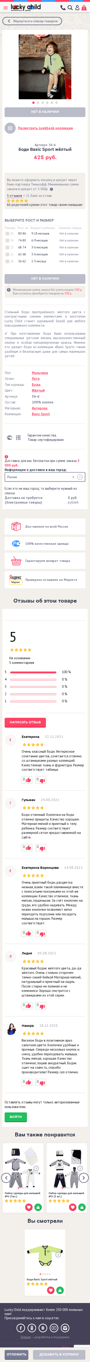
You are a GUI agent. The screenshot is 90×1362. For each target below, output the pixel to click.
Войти (16, 1117)
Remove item (73, 477)
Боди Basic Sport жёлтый (42, 1279)
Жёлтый (38, 390)
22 (11, 247)
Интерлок (40, 408)
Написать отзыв (25, 722)
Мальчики (40, 373)
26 (11, 233)
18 (11, 261)
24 (11, 240)
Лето (36, 378)
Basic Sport (41, 414)
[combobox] (45, 477)
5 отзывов (15, 195)
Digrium (26, 1337)
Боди (36, 384)
